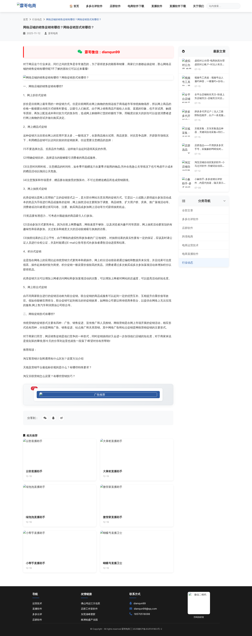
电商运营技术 (190, 245)
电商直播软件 (190, 253)
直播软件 (156, 6)
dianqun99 (140, 603)
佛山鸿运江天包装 (90, 603)
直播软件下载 (178, 6)
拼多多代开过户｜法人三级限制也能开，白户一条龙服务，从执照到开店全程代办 (209, 113)
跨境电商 (187, 236)
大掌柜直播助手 (112, 471)
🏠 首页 (74, 6)
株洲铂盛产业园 (89, 619)
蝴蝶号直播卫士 (112, 563)
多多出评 (37, 614)
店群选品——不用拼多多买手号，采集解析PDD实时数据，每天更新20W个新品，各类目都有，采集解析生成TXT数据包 (209, 147)
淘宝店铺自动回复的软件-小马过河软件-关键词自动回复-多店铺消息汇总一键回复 (210, 164)
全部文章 (187, 210)
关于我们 (198, 6)
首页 (25, 19)
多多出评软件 (94, 6)
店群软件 (115, 6)
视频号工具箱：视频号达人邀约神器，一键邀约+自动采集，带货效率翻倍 (210, 79)
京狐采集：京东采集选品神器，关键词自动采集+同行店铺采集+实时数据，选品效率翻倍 (210, 130)
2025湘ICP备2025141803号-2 (147, 629)
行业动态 (37, 19)
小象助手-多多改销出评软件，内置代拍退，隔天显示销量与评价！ (209, 181)
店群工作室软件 (89, 608)
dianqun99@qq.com (145, 608)
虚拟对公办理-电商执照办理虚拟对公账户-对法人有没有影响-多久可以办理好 (210, 62)
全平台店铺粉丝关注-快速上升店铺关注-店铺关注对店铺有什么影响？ (210, 96)
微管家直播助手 (112, 517)
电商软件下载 (136, 6)
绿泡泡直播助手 (35, 517)
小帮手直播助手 (35, 563)
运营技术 (37, 603)
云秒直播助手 (34, 471)
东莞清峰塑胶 (88, 614)
